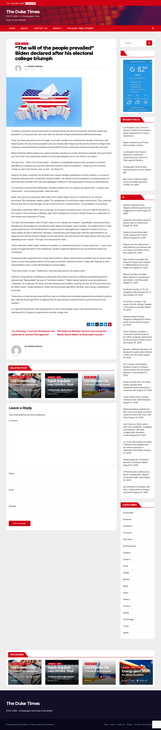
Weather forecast (137, 109)
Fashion (127, 553)
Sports (126, 613)
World (93, 377)
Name (11, 473)
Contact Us (40, 28)
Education (127, 539)
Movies (126, 579)
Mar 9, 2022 (129, 680)
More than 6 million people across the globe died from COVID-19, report (135, 182)
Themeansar (49, 724)
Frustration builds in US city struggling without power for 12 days (137, 292)
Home (12, 28)
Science (127, 606)
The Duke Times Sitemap (80, 28)
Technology (128, 619)
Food (125, 566)
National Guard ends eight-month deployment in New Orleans (135, 235)
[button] (153, 28)
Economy (127, 533)
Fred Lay (143, 680)
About (24, 28)
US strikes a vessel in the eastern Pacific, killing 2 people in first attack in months (137, 304)
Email (11, 490)
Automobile (128, 513)
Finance (127, 559)
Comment (13, 421)
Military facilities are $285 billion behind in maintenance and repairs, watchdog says (136, 277)
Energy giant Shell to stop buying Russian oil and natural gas (137, 170)
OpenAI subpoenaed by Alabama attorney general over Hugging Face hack (137, 208)
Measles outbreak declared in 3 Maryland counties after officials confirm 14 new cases (137, 352)
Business (51, 377)
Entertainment (129, 546)
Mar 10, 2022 (18, 677)
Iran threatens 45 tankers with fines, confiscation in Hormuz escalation (136, 489)
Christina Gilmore (35, 66)
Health (21, 377)
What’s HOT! (132, 197)
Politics (25, 43)
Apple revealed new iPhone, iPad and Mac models (60, 384)
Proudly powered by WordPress (18, 724)
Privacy (57, 28)
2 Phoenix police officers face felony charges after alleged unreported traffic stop (136, 474)
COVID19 (14, 377)
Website (12, 506)
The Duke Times (22, 11)
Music (126, 586)
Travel (126, 626)
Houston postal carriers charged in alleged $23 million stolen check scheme (137, 319)
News (18, 43)
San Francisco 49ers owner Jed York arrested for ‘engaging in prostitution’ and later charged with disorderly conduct (137, 429)
